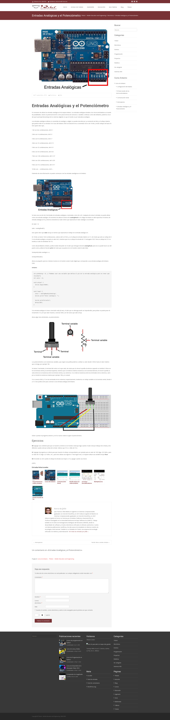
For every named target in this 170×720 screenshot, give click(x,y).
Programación (118, 54)
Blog (122, 7)
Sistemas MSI (118, 71)
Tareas (117, 709)
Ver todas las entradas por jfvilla (79, 531)
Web (36, 607)
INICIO (65, 7)
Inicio (116, 698)
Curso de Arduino (120, 83)
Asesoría (117, 679)
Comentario (39, 577)
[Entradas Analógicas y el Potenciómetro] (72, 58)
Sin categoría (118, 67)
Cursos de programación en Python (75, 641)
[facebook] (132, 2)
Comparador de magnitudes (75, 674)
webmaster (70, 645)
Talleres (117, 705)
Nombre (38, 597)
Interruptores (37, 542)
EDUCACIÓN (101, 7)
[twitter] (134, 2)
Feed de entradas (92, 679)
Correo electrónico (38, 602)
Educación (118, 690)
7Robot (129, 7)
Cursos (117, 687)
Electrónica (53, 95)
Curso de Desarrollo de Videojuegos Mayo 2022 (74, 667)
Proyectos (117, 58)
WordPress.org (91, 687)
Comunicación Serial (123, 97)
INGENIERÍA (90, 7)
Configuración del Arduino (124, 86)
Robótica (117, 63)
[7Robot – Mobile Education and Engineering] (43, 6)
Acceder (89, 675)
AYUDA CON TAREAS (77, 7)
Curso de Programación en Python (74, 658)
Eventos (116, 49)
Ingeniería (117, 694)
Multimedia (118, 701)
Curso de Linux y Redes (73, 649)
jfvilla (60, 95)
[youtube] (137, 2)
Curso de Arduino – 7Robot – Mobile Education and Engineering (56, 559)
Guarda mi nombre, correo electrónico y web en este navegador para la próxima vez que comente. (64, 610)
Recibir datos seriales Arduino (101, 542)
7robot (116, 41)
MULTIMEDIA (113, 7)
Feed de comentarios (93, 683)
